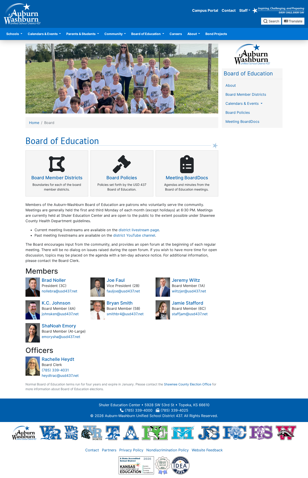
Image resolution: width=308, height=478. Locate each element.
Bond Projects (216, 34)
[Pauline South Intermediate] (261, 432)
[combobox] (271, 21)
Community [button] (113, 34)
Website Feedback (207, 450)
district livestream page (139, 230)
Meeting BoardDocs (242, 121)
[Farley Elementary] (155, 432)
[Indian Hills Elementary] (183, 432)
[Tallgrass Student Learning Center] (112, 432)
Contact (229, 10)
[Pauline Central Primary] (234, 432)
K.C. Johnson (56, 303)
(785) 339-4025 (174, 410)
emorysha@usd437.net (61, 336)
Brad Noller (54, 280)
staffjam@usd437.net (190, 314)
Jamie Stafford (187, 303)
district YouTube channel (134, 235)
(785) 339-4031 (55, 370)
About (230, 85)
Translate (295, 21)
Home (34, 122)
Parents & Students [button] (81, 34)
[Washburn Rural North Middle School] (91, 432)
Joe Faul (116, 280)
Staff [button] (243, 10)
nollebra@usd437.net (59, 291)
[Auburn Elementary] (131, 432)
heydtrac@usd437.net (60, 375)
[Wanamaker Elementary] (286, 432)
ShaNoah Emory (59, 326)
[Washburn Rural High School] (50, 432)
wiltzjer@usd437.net (189, 291)
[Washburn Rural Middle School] (71, 432)
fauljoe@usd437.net (123, 291)
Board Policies (237, 112)
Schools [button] (13, 34)
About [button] (192, 34)
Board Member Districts (245, 94)
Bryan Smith (120, 303)
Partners (109, 450)
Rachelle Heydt (58, 359)
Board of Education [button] (146, 34)
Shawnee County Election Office (187, 384)
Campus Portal (205, 10)
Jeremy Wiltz (186, 280)
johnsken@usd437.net (60, 314)
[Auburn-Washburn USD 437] (24, 432)
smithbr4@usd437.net (125, 314)
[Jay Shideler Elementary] (209, 432)
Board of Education (248, 73)
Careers (176, 34)
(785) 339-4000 (138, 410)
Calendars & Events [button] (43, 34)
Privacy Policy (131, 450)
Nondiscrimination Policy (167, 450)
